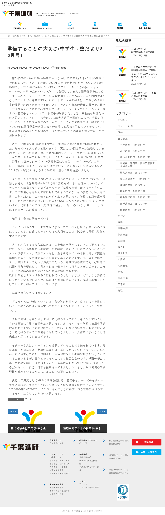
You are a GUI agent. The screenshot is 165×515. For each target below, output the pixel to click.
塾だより (29, 399)
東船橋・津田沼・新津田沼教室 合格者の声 (138, 165)
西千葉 (121, 284)
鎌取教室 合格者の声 (132, 210)
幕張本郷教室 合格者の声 (135, 157)
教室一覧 (83, 443)
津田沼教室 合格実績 (132, 185)
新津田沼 (123, 235)
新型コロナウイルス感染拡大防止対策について (119, 473)
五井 (120, 132)
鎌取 (120, 290)
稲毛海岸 (123, 278)
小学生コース (56, 457)
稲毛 (120, 272)
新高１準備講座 (56, 470)
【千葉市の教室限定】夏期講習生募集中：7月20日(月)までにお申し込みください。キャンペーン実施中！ (144, 74)
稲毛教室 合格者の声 (132, 191)
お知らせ (123, 120)
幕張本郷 (123, 228)
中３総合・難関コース (59, 464)
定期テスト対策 (56, 494)
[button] (146, 442)
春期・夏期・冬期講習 (59, 473)
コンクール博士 (126, 126)
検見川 (121, 247)
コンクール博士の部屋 (89, 487)
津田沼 (121, 259)
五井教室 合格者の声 (132, 145)
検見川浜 (123, 253)
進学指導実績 (85, 457)
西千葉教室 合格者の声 (133, 203)
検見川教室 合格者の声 (133, 172)
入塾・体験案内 (56, 487)
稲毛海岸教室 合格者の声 (135, 197)
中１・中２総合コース (59, 461)
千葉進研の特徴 (56, 443)
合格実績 (123, 138)
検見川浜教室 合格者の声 (135, 179)
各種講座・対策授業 (58, 467)
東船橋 (121, 241)
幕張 (120, 222)
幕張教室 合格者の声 (132, 151)
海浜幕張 (123, 266)
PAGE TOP (157, 497)
